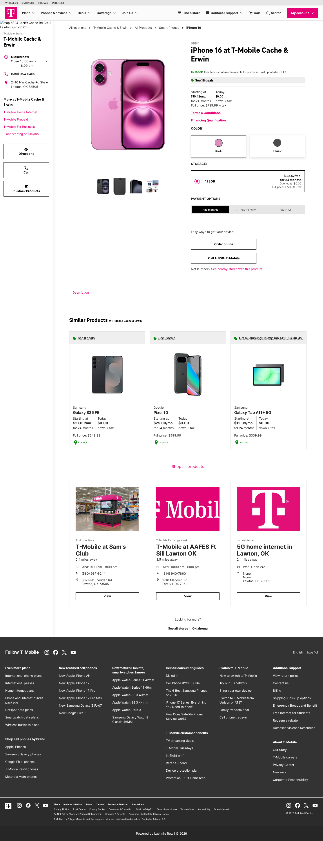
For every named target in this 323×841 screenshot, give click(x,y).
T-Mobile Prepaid (16, 119)
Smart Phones (169, 27)
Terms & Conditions (206, 113)
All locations (77, 27)
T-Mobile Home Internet (20, 112)
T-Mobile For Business (19, 126)
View (107, 596)
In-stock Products (26, 188)
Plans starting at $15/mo (21, 134)
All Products (143, 27)
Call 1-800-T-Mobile (224, 258)
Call (26, 170)
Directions (26, 151)
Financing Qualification (208, 120)
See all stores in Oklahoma (188, 628)
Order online (223, 244)
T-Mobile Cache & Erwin (110, 27)
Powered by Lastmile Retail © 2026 (161, 833)
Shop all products (188, 466)
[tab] (80, 292)
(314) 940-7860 (174, 573)
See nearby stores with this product (236, 269)
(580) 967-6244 (93, 573)
